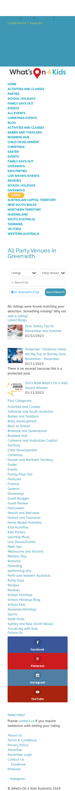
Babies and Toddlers (25, 132)
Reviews (14, 181)
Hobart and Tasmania (24, 518)
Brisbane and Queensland (27, 431)
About (27, 18)
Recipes (13, 585)
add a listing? (18, 316)
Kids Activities (18, 527)
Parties (13, 94)
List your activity (25, 54)
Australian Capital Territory (32, 200)
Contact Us (16, 759)
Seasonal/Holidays (22, 609)
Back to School (19, 426)
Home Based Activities (24, 522)
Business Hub (18, 137)
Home (14, 18)
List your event (23, 59)
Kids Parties (17, 171)
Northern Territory (24, 209)
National (14, 561)
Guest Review (18, 503)
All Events (16, 113)
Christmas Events (22, 118)
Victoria (14, 229)
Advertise (44, 18)
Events (13, 108)
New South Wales (22, 205)
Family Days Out (20, 103)
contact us (26, 721)
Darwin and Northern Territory (30, 460)
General (14, 489)
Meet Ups (15, 547)
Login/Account (22, 64)
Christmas (16, 147)
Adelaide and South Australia (30, 411)
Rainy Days (16, 580)
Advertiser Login (20, 755)
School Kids (16, 604)
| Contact (51, 23)
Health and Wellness (23, 513)
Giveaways (16, 166)
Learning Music (19, 537)
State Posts (16, 619)
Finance (13, 484)
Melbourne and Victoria (25, 551)
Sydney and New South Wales (30, 624)
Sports (12, 614)
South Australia (21, 219)
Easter (13, 152)
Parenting (15, 566)
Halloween (16, 508)
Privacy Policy (18, 745)
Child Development (23, 142)
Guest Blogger (18, 498)
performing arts (19, 571)
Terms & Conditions (22, 740)
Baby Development (22, 421)
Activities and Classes (26, 89)
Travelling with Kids (23, 629)
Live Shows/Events (23, 176)
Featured (14, 479)
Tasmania (15, 224)
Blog (12, 123)
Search (55, 292)
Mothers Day (17, 556)
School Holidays (21, 99)
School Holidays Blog (24, 600)
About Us (15, 735)
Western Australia (23, 234)
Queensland (18, 214)
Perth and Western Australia (29, 576)
